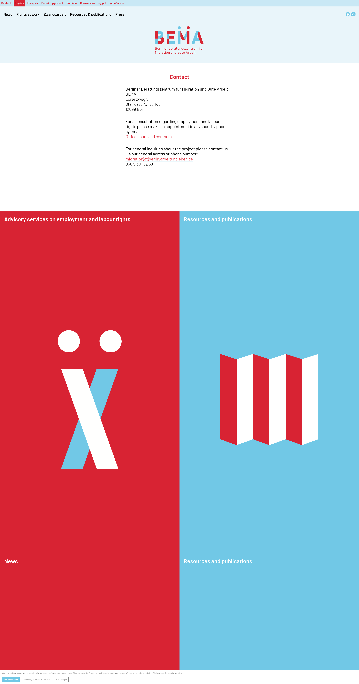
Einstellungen (61, 680)
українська (117, 3)
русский (57, 3)
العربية (102, 3)
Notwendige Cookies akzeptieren (37, 680)
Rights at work (28, 14)
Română (72, 3)
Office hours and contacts (149, 136)
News (8, 14)
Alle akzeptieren (11, 680)
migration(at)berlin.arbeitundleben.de (159, 158)
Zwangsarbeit (55, 14)
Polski (45, 3)
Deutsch (6, 3)
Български (87, 3)
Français (32, 3)
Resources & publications (90, 14)
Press (120, 14)
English (19, 3)
